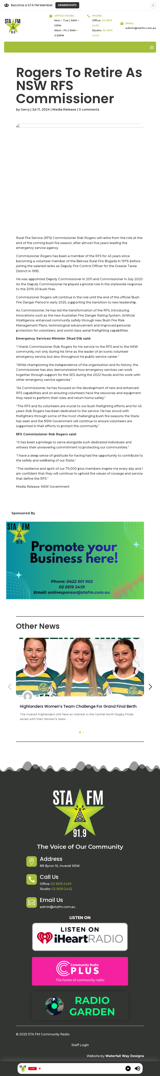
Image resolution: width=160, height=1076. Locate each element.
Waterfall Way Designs (124, 1056)
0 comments (89, 109)
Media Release (64, 109)
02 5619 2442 (62, 889)
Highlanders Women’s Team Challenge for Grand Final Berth (78, 706)
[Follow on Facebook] (153, 5)
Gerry (25, 109)
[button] (80, 732)
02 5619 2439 (61, 884)
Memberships (67, 5)
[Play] (128, 1068)
